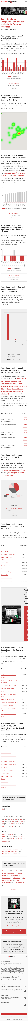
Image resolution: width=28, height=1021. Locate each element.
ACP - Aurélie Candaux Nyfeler (9, 705)
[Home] (9, 2)
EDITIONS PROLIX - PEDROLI (9, 685)
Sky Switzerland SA (6, 773)
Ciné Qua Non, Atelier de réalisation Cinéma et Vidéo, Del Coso (8, 694)
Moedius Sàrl (4, 563)
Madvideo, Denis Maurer (7, 699)
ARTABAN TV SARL (6, 581)
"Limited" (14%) (8, 475)
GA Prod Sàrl (4, 767)
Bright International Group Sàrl (9, 554)
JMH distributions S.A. (7, 770)
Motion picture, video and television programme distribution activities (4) (12, 391)
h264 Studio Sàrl (5, 566)
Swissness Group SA (6, 578)
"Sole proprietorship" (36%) (17, 473)
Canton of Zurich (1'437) (13, 173)
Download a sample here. (14, 926)
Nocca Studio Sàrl (6, 551)
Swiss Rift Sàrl (5, 569)
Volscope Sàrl (4, 575)
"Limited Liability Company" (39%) (14, 470)
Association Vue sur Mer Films (9, 702)
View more (14, 889)
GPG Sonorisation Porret (7, 688)
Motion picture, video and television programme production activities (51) (13, 381)
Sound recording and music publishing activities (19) (14, 386)
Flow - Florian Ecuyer (6, 572)
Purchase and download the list (14, 931)
